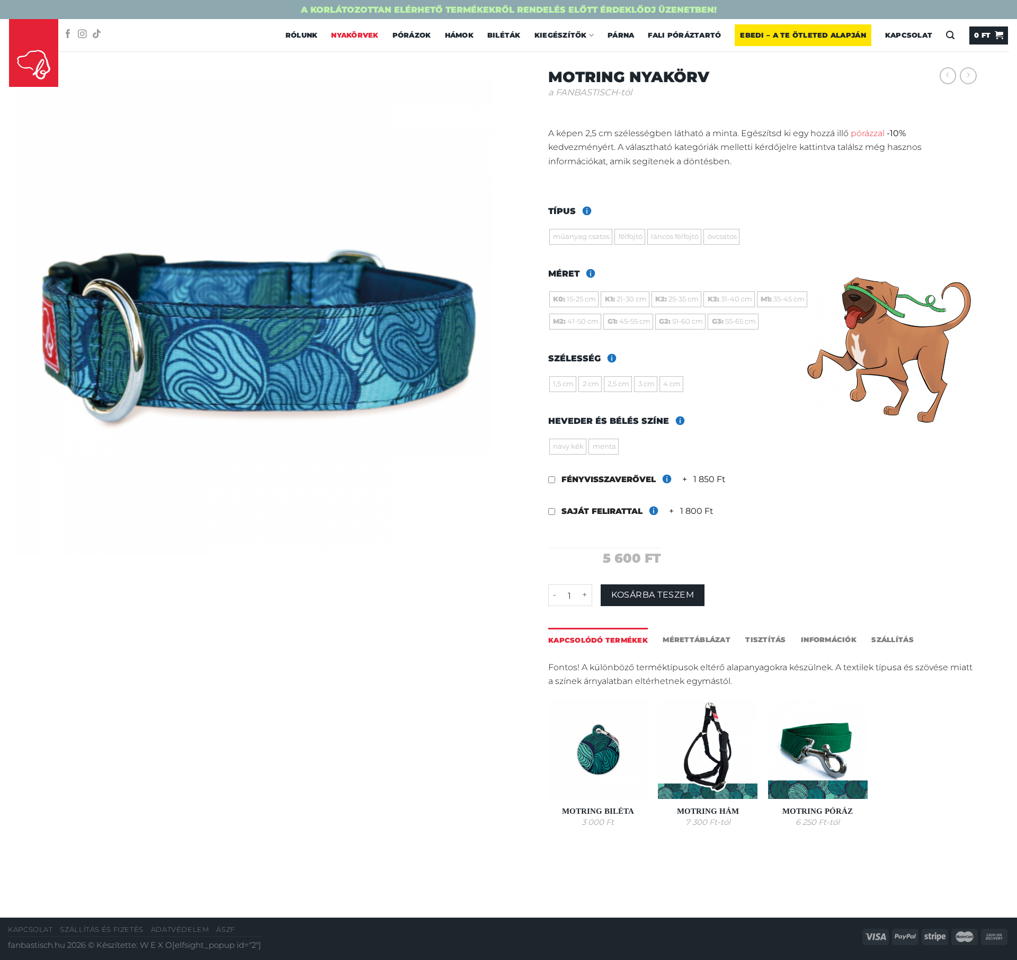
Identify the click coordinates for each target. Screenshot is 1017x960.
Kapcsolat (908, 35)
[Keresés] (950, 35)
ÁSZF (225, 930)
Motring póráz (817, 811)
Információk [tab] (829, 639)
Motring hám (708, 811)
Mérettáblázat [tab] (696, 639)
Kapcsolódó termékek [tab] (598, 640)
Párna (621, 35)
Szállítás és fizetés (102, 930)
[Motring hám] (707, 749)
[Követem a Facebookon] (68, 35)
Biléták (504, 35)
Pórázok (411, 35)
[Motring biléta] (598, 749)
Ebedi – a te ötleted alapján (803, 35)
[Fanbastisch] (34, 53)
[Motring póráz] (818, 749)
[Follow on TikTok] (96, 35)
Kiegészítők (560, 35)
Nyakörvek (354, 35)
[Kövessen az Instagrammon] (82, 35)
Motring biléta (598, 811)
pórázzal (868, 133)
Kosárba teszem (652, 595)
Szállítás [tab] (892, 639)
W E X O (156, 945)
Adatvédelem (180, 930)
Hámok (459, 35)
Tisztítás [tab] (765, 639)
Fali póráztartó (684, 35)
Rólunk (302, 35)
